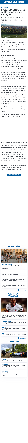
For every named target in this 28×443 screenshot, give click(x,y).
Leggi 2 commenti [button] (14, 175)
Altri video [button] (23, 379)
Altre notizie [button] (23, 290)
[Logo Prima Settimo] (14, 2)
